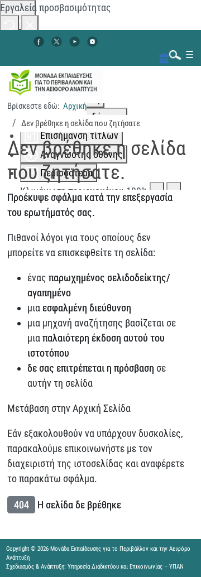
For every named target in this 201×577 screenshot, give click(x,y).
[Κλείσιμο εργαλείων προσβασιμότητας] (30, 24)
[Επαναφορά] (9, 24)
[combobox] (172, 54)
